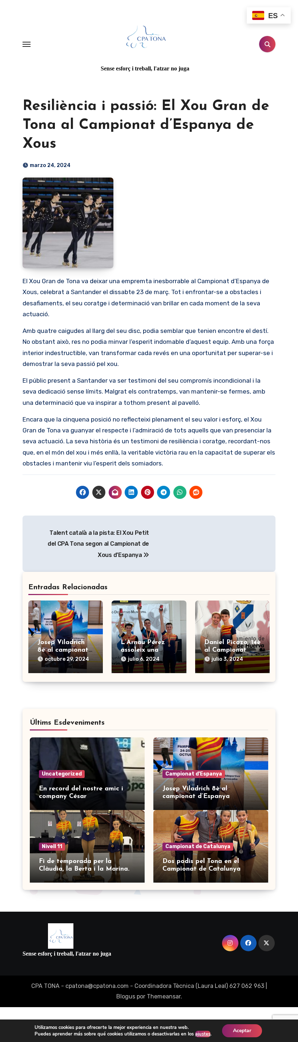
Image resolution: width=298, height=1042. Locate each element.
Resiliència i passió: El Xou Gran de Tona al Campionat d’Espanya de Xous (146, 125)
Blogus (125, 996)
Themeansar (164, 996)
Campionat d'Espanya (193, 774)
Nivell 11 (52, 846)
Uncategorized (62, 774)
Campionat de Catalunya (197, 846)
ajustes (202, 1034)
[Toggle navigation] (27, 44)
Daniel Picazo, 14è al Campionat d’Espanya (232, 650)
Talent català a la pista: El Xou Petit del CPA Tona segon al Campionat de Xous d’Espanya (98, 543)
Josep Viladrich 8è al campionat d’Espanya (62, 650)
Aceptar (242, 1030)
